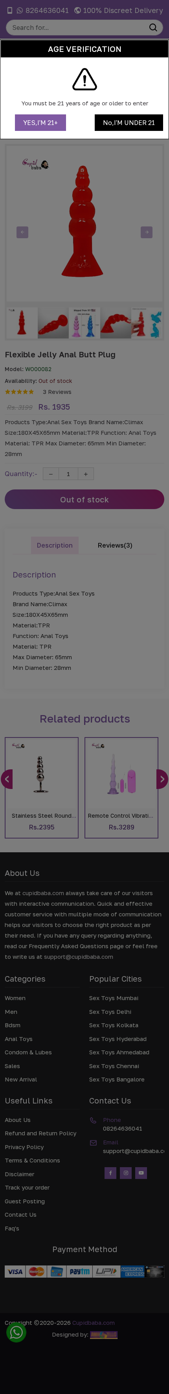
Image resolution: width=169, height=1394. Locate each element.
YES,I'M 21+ (40, 123)
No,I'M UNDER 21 (129, 123)
